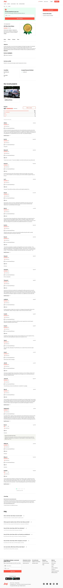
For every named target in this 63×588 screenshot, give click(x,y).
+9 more (5, 33)
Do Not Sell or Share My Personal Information (24, 584)
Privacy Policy (17, 582)
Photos (9, 39)
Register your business (36, 561)
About (5, 39)
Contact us (53, 569)
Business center (35, 563)
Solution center (45, 561)
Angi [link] (4, 6)
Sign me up (13, 571)
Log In (51, 1)
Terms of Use (12, 582)
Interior (5, 3)
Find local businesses (26, 561)
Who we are (53, 563)
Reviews (13, 39)
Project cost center (45, 563)
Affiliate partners (54, 572)
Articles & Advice (22, 3)
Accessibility (13, 584)
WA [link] (6, 6)
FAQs (43, 564)
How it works (53, 561)
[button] (12, 94)
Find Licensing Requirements (8, 503)
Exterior (8, 3)
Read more (6, 50)
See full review (6, 135)
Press (52, 566)
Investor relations (54, 567)
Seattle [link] (9, 6)
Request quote (50, 10)
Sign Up (56, 1)
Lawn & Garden (13, 3)
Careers (52, 564)
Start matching (20, 18)
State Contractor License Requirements (10, 499)
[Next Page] (24, 488)
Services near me (26, 563)
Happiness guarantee (55, 570)
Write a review (29, 107)
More (17, 3)
